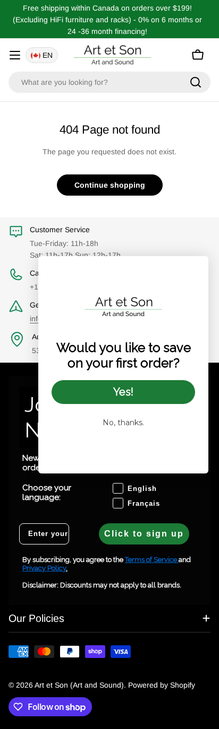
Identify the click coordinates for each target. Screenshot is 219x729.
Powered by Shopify (161, 685)
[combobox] (109, 82)
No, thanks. (123, 422)
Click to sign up (144, 533)
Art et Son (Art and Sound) (79, 685)
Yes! (123, 391)
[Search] (195, 82)
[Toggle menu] (15, 55)
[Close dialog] (195, 269)
